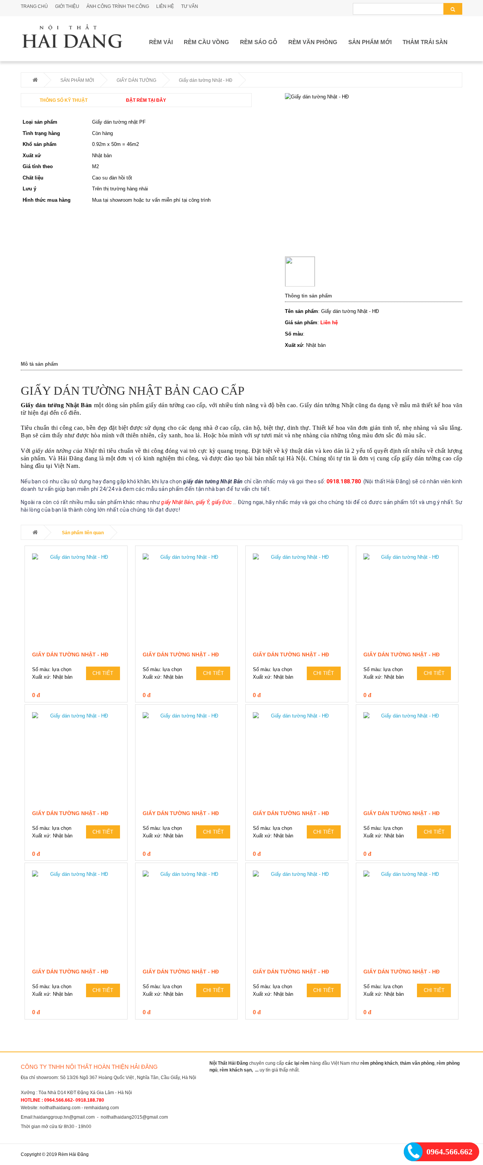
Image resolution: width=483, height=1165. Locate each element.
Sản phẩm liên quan (83, 532)
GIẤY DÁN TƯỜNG (136, 80)
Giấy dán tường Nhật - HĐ (70, 654)
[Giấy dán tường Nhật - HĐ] (76, 600)
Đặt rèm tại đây (146, 100)
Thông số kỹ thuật (64, 100)
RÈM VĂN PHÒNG (312, 42)
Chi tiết (102, 673)
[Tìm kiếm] (452, 9)
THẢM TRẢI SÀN (425, 42)
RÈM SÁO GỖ (258, 42)
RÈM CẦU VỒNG (206, 42)
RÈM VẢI (161, 42)
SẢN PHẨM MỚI (370, 42)
